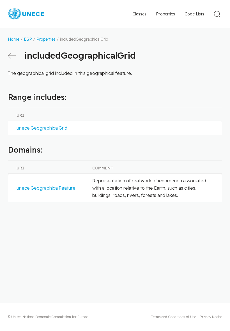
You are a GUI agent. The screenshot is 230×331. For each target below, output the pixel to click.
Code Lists (194, 14)
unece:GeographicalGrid (42, 128)
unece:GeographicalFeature (46, 188)
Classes (139, 14)
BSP (28, 39)
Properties (165, 14)
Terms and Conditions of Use (173, 317)
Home (13, 39)
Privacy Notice (211, 317)
